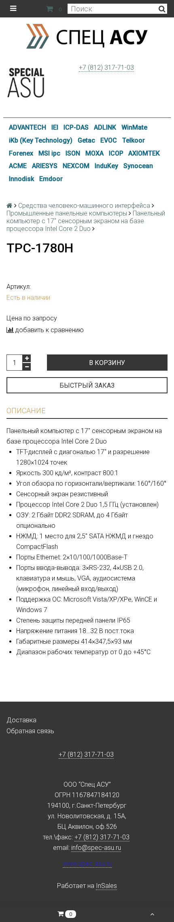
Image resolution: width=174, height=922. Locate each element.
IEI (54, 127)
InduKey (106, 166)
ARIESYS (44, 166)
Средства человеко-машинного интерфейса (84, 205)
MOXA (94, 153)
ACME (18, 166)
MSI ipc (49, 153)
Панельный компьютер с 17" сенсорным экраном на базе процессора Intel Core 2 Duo (85, 221)
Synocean (138, 166)
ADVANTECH (27, 127)
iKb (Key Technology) (40, 140)
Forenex (21, 153)
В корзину (107, 363)
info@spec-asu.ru (96, 848)
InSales (106, 886)
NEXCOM (76, 166)
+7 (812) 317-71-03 (106, 67)
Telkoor (133, 140)
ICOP (116, 153)
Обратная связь (30, 731)
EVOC (108, 140)
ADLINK (105, 127)
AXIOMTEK (144, 153)
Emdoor (51, 179)
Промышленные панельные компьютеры (66, 213)
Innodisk (21, 179)
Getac (86, 140)
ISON (73, 153)
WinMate (134, 127)
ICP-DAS (76, 127)
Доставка (21, 720)
